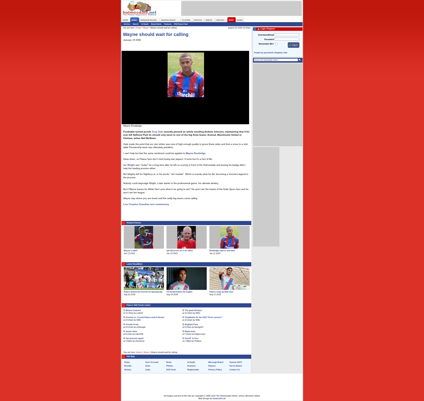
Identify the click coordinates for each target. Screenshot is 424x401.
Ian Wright (129, 165)
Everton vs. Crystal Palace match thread (145, 317)
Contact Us (234, 370)
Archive (127, 24)
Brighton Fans (191, 324)
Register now (281, 53)
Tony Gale (157, 131)
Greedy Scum (132, 324)
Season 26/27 (235, 362)
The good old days (193, 310)
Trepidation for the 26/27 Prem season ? (203, 317)
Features (168, 24)
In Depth (145, 24)
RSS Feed (171, 370)
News (145, 28)
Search (136, 24)
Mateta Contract (133, 310)
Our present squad (134, 338)
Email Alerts (156, 24)
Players (212, 366)
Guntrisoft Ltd (218, 399)
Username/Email (266, 35)
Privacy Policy (215, 370)
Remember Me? (266, 44)
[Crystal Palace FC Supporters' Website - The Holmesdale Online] (140, 8)
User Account (151, 362)
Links (147, 370)
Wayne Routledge (196, 153)
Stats (147, 366)
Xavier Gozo (131, 331)
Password (269, 39)
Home (138, 28)
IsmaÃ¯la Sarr (191, 338)
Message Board (215, 362)
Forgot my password (263, 53)
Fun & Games (235, 366)
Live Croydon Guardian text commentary (146, 204)
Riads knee (190, 331)
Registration (193, 370)
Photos (169, 366)
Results (128, 366)
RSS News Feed (181, 24)
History (127, 370)
